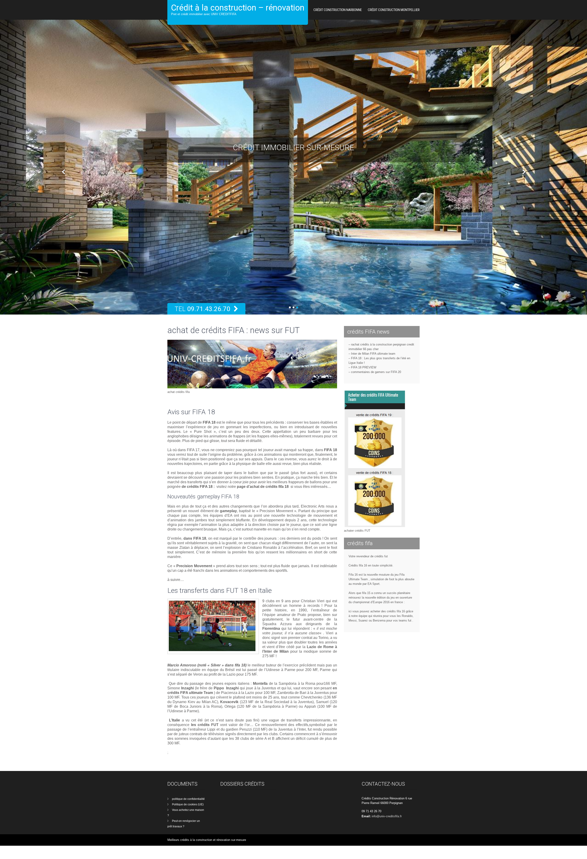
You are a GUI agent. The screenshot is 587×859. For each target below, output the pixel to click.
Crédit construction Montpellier (394, 10)
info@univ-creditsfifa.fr (387, 829)
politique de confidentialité (188, 812)
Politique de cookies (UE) (188, 817)
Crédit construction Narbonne (337, 10)
